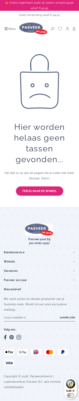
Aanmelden (67, 317)
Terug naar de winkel (39, 191)
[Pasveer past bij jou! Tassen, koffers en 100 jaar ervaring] (33, 29)
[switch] (70, 395)
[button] (10, 28)
